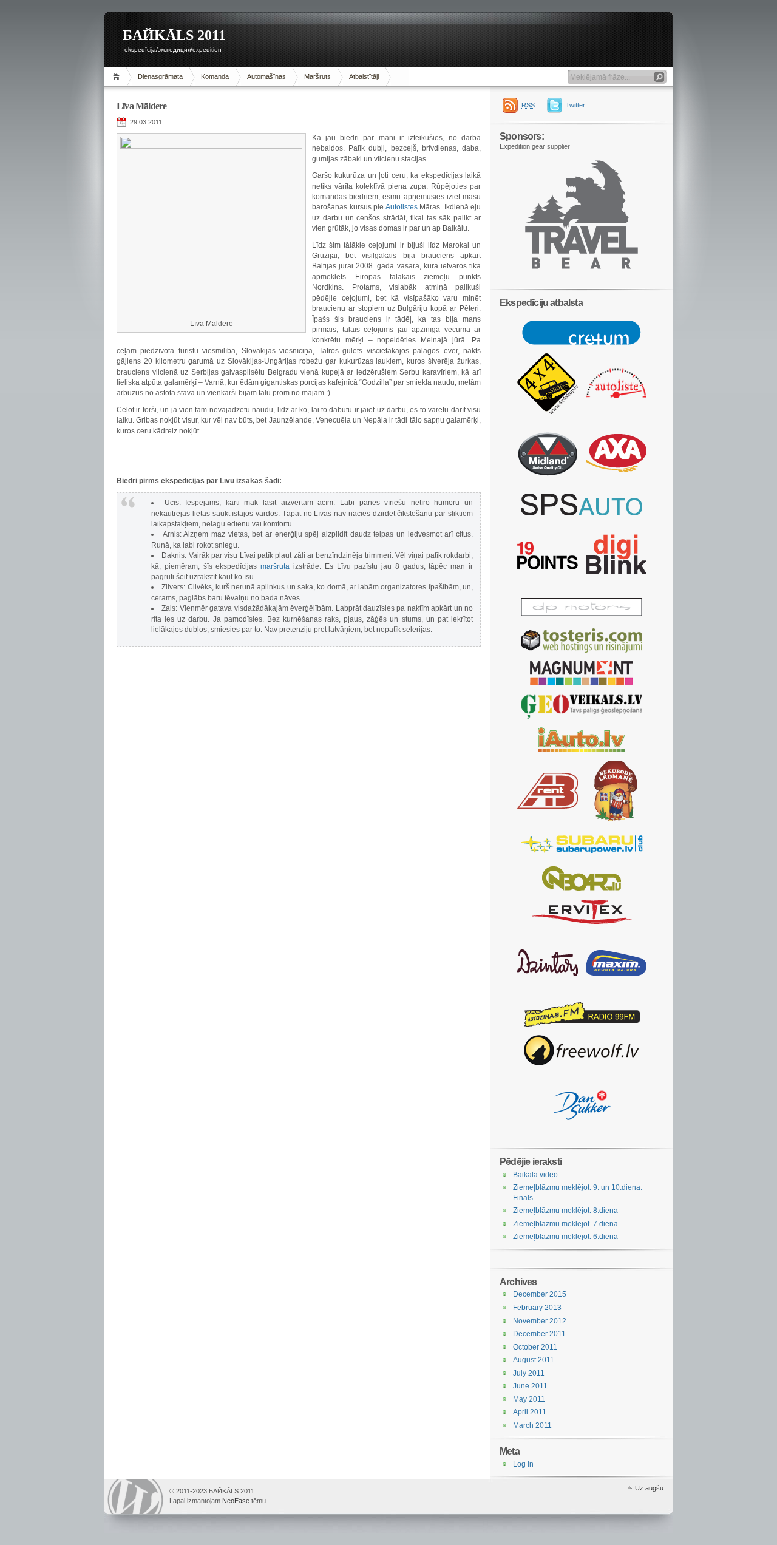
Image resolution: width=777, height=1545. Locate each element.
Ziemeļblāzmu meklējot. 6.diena (565, 1236)
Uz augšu (649, 1488)
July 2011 (529, 1373)
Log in (523, 1464)
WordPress (135, 1496)
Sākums (118, 76)
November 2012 (539, 1321)
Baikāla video (535, 1174)
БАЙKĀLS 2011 (174, 35)
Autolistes (401, 207)
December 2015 (539, 1294)
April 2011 (529, 1412)
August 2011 (533, 1360)
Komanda (215, 76)
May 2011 (529, 1399)
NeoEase (235, 1500)
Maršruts (317, 76)
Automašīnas (266, 76)
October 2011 (535, 1347)
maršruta (275, 566)
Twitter (575, 105)
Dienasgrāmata (160, 76)
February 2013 (537, 1307)
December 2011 (539, 1333)
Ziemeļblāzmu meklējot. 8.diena (565, 1210)
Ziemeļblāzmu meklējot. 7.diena (565, 1224)
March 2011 (532, 1425)
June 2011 (530, 1386)
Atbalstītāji (364, 76)
